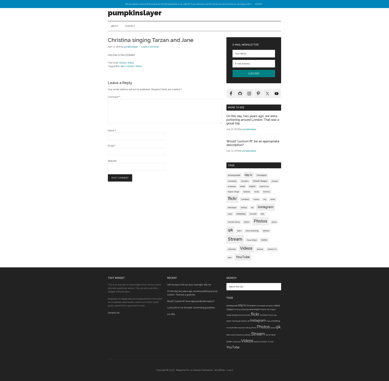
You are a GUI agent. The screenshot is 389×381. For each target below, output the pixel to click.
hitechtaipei (232, 208)
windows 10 (272, 249)
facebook (246, 192)
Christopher (262, 175)
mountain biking (234, 222)
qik (230, 230)
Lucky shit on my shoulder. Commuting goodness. (191, 307)
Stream (123, 63)
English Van (264, 186)
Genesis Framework (203, 370)
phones (246, 222)
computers (245, 181)
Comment (114, 97)
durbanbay (232, 186)
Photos (260, 221)
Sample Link (113, 313)
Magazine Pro (182, 370)
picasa (274, 222)
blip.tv (123, 66)
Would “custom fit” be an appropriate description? (190, 301)
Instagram (266, 207)
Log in (230, 370)
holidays (244, 208)
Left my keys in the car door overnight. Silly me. (189, 284)
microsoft (253, 214)
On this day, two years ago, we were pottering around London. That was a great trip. (252, 119)
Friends (256, 199)
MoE (262, 214)
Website (112, 161)
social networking (252, 231)
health (272, 199)
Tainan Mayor (252, 240)
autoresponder (234, 175)
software (266, 231)
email (242, 186)
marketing (240, 214)
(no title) (171, 314)
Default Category (260, 181)
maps (230, 214)
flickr (232, 198)
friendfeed (245, 199)
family (256, 192)
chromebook (232, 181)
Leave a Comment (150, 47)
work (229, 258)
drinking (275, 181)
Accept (258, 4)
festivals (266, 192)
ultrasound (232, 249)
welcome (260, 249)
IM (252, 208)
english (252, 186)
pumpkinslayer (135, 13)
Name (112, 130)
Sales (239, 231)
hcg (264, 199)
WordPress (219, 370)
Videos (130, 63)
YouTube (243, 257)
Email (111, 145)
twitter (264, 240)
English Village (233, 192)
